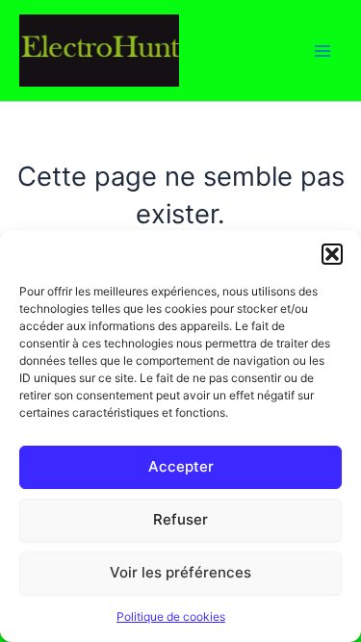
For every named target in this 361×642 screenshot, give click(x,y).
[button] (332, 254)
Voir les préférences (180, 572)
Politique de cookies (170, 616)
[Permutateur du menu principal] (322, 50)
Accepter (181, 466)
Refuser (180, 519)
